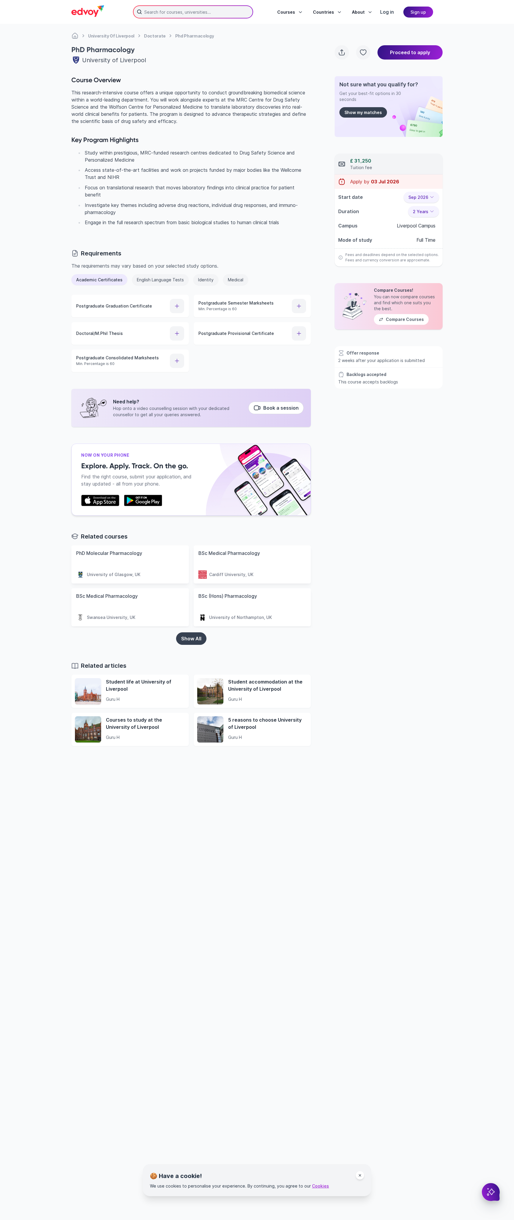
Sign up (418, 12)
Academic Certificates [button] (99, 279)
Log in (387, 12)
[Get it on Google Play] (143, 500)
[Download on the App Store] (100, 500)
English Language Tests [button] (160, 279)
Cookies (320, 1185)
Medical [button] (235, 279)
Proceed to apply (410, 52)
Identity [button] (206, 279)
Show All (191, 639)
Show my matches (363, 112)
